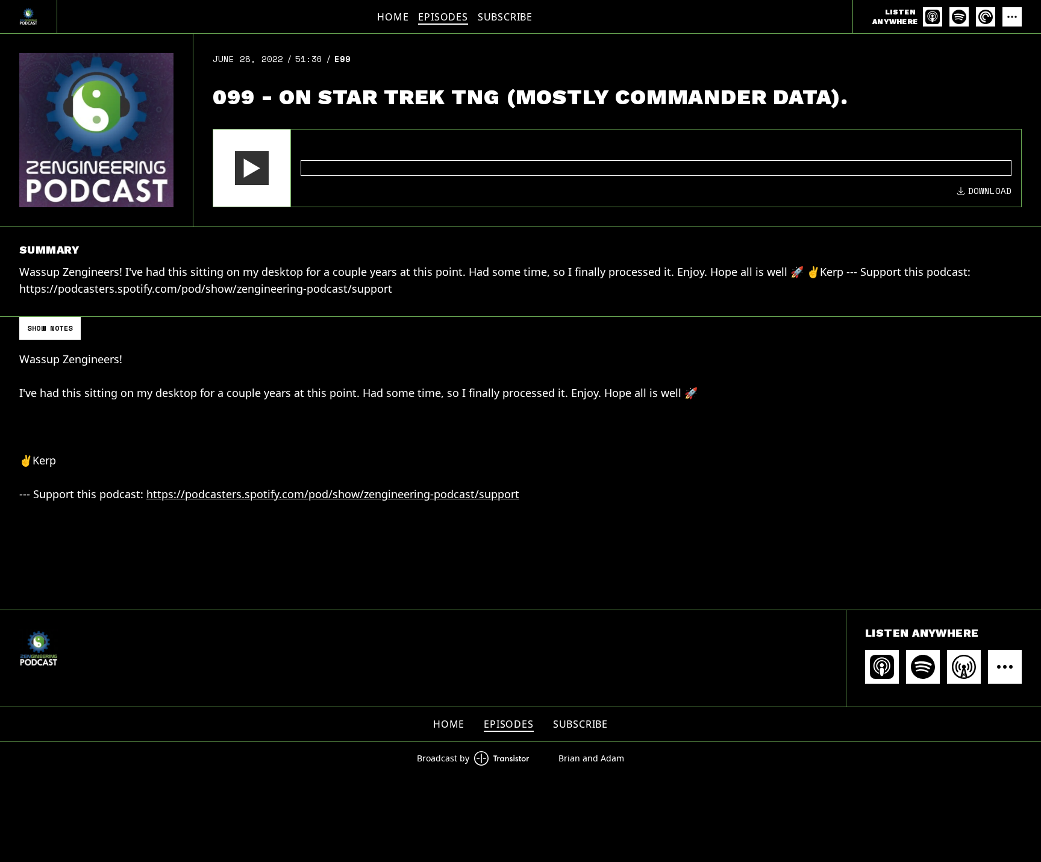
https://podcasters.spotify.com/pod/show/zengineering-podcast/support (332, 494)
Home (392, 16)
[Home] (28, 16)
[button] (252, 168)
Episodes (442, 16)
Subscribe (505, 16)
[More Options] (1012, 17)
